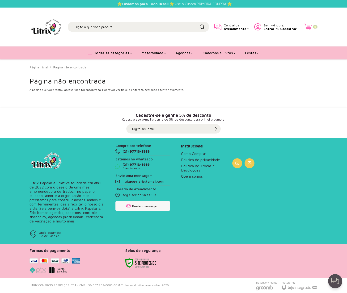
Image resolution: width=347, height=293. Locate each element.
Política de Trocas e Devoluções (198, 168)
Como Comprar (193, 153)
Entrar (269, 28)
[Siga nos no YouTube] (237, 163)
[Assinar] (216, 129)
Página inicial (39, 67)
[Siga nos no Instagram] (249, 163)
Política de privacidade (200, 160)
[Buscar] (202, 27)
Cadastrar (288, 28)
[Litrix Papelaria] (46, 26)
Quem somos (192, 176)
